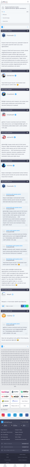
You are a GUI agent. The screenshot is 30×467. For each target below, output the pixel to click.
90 (28, 357)
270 (28, 382)
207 (23, 373)
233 (25, 377)
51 (19, 353)
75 (3, 357)
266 (19, 382)
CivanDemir (10, 94)
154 (19, 366)
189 (11, 371)
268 (23, 382)
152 (15, 366)
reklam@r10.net (25, 443)
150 (11, 366)
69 (21, 355)
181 (21, 370)
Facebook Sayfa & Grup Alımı (20, 439)
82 (14, 357)
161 (6, 368)
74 (2, 357)
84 (18, 357)
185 (2, 371)
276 (14, 384)
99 (15, 359)
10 (10, 350)
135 (6, 364)
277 (16, 384)
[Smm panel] (24, 392)
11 (11, 350)
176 (11, 370)
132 (28, 362)
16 (19, 350)
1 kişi (7, 306)
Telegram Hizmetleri (19, 432)
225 (7, 377)
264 (14, 382)
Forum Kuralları (7, 459)
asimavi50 (10, 137)
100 (17, 359)
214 (10, 375)
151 (13, 366)
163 (11, 368)
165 (15, 368)
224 (5, 377)
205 (18, 373)
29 (11, 351)
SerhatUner (10, 75)
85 (19, 357)
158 (28, 366)
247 (2, 381)
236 (5, 379)
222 (28, 375)
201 (9, 373)
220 (23, 375)
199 (5, 373)
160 (4, 368)
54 (25, 353)
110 (10, 360)
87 (23, 357)
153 (17, 366)
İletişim (7, 462)
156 (23, 366)
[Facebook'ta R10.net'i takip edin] (26, 415)
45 (10, 353)
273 (7, 384)
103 (23, 359)
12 (13, 350)
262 (9, 382)
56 (28, 353)
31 (15, 351)
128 (19, 362)
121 (4, 362)
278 (18, 384)
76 (5, 357)
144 (26, 364)
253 (16, 381)
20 (25, 350)
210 (2, 375)
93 (5, 359)
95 (8, 359)
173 (4, 370)
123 (9, 362)
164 (13, 368)
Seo (25, 405)
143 (23, 364)
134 (4, 364)
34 (20, 351)
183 (25, 370)
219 (21, 375)
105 (28, 359)
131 (26, 362)
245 (25, 379)
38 (26, 351)
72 (26, 355)
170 (26, 368)
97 (11, 359)
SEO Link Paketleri (4, 434)
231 (21, 377)
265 (16, 382)
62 (10, 355)
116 (22, 360)
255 (21, 381)
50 (18, 353)
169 (24, 368)
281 (25, 384)
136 (9, 364)
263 (11, 382)
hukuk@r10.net (25, 446)
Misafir (9, 294)
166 (17, 368)
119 (28, 360)
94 (7, 359)
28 (10, 351)
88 (24, 357)
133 (2, 364)
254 (18, 381)
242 (18, 379)
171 (28, 368)
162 (9, 368)
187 (6, 371)
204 (16, 373)
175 (9, 370)
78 (8, 357)
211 (4, 375)
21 (26, 350)
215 (13, 375)
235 (2, 379)
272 (5, 384)
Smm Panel (25, 401)
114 (18, 360)
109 (8, 360)
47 (13, 353)
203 (14, 373)
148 (6, 366)
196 (26, 371)
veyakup (9, 315)
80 (11, 357)
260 (5, 382)
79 (9, 357)
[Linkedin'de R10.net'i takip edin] (21, 415)
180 (19, 370)
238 (9, 379)
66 (17, 355)
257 (25, 381)
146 (2, 366)
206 (21, 373)
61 (8, 355)
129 (21, 362)
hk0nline (9, 165)
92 (3, 359)
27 (8, 351)
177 (13, 370)
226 (9, 377)
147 (4, 366)
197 (28, 371)
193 (19, 371)
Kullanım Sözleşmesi (22, 459)
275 (11, 384)
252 (14, 381)
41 (3, 353)
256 (23, 381)
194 (21, 371)
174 (6, 370)
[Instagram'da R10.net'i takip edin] (3, 415)
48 (15, 353)
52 (21, 353)
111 (12, 360)
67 (18, 355)
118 (26, 360)
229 (16, 377)
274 (9, 384)
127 (17, 362)
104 (25, 359)
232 (23, 377)
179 (17, 370)
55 (26, 353)
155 (21, 366)
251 (11, 381)
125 (13, 362)
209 (28, 373)
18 (22, 350)
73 (28, 355)
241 (16, 379)
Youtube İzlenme (18, 434)
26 (7, 351)
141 (19, 364)
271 (3, 384)
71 (24, 355)
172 (2, 370)
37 (25, 351)
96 (10, 359)
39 (28, 351)
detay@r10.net (25, 450)
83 (16, 357)
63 (11, 355)
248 (5, 381)
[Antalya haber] (5, 401)
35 (21, 351)
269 (25, 382)
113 (16, 360)
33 (18, 351)
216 (15, 375)
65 (15, 355)
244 (23, 379)
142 (21, 364)
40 (2, 353)
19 (23, 350)
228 (14, 377)
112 (14, 360)
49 (16, 353)
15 (17, 350)
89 (26, 357)
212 (6, 375)
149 (9, 366)
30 (13, 351)
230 (19, 377)
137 (11, 364)
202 (11, 373)
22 (28, 350)
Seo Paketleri (4, 409)
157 (26, 366)
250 (9, 381)
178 (15, 370)
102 (21, 359)
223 (2, 377)
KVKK (7, 457)
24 (3, 351)
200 (7, 373)
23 (1, 351)
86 (21, 357)
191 (15, 371)
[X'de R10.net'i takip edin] (9, 415)
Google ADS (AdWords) (5, 439)
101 (19, 359)
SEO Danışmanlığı (4, 437)
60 (7, 355)
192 (17, 371)
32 (16, 351)
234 (28, 377)
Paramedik (10, 35)
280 (23, 384)
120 (2, 362)
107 (4, 360)
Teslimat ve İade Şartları (22, 457)
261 (7, 382)
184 (27, 370)
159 (2, 368)
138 (13, 364)
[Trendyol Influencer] (15, 397)
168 (21, 368)
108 (6, 360)
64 (13, 355)
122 (6, 362)
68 (20, 355)
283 (15, 386)
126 (15, 362)
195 (23, 371)
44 (8, 353)
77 (6, 357)
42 (5, 353)
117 (24, 360)
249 (7, 381)
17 (20, 350)
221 (26, 375)
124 (11, 362)
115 (20, 360)
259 (2, 382)
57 (2, 355)
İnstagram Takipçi (18, 429)
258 (28, 381)
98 (13, 359)
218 (19, 375)
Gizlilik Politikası (22, 454)
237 (7, 379)
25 (5, 351)
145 (28, 364)
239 (12, 379)
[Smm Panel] (5, 392)
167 (19, 368)
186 (4, 371)
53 (23, 353)
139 (15, 364)
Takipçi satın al (15, 405)
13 (14, 350)
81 (13, 357)
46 (11, 353)
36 (23, 351)
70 (23, 355)
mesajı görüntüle (10, 195)
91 (2, 359)
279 (20, 384)
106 (2, 360)
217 (17, 375)
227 (12, 377)
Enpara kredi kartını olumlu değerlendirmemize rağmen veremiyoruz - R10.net (5, 2)
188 (9, 371)
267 (21, 382)
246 (28, 379)
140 (17, 364)
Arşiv (8, 454)
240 (14, 379)
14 (16, 350)
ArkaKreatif (10, 115)
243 (21, 379)
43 (6, 353)
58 (3, 355)
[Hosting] (24, 397)
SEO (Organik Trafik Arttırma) (6, 432)
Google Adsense (4, 429)
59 (5, 355)
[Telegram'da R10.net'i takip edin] (15, 415)
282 (27, 384)
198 (2, 373)
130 (24, 362)
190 (13, 371)
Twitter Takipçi (18, 437)
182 (23, 370)
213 (8, 375)
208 (25, 373)
